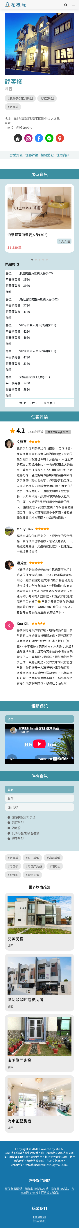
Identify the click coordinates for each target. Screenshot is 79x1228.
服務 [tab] (10, 798)
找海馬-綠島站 (60, 1188)
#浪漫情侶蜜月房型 (20, 98)
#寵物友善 (32, 874)
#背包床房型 (34, 866)
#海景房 (13, 107)
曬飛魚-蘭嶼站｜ (15, 1188)
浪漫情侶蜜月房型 (23, 817)
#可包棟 (13, 866)
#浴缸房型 (47, 98)
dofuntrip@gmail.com (53, 1165)
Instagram (39, 1220)
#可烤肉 (13, 874)
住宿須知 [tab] (13, 807)
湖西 (8, 89)
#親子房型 (32, 857)
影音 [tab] (10, 719)
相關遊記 (47, 155)
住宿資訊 (62, 155)
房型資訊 (16, 155)
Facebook (39, 1216)
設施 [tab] (10, 789)
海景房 (16, 827)
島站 (45, 1188)
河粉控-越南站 (50, 1192)
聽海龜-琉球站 (34, 1188)
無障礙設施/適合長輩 (25, 833)
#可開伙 (54, 866)
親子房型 (18, 838)
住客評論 (31, 155)
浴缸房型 (18, 822)
